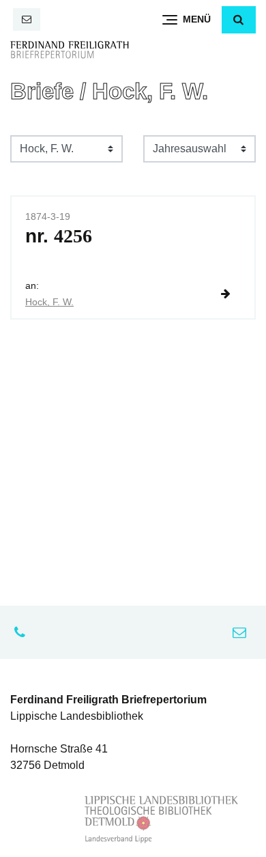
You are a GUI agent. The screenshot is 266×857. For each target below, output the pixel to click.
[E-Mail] (26, 19)
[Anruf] (23, 632)
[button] (239, 19)
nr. (58, 236)
